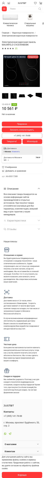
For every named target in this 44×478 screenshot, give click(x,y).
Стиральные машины (30, 24)
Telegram (11, 141)
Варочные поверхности (23, 33)
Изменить (16, 152)
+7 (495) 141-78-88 (22, 135)
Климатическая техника (10, 24)
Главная (5, 33)
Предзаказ (22, 124)
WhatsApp (31, 141)
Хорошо (22, 475)
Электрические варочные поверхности (19, 36)
